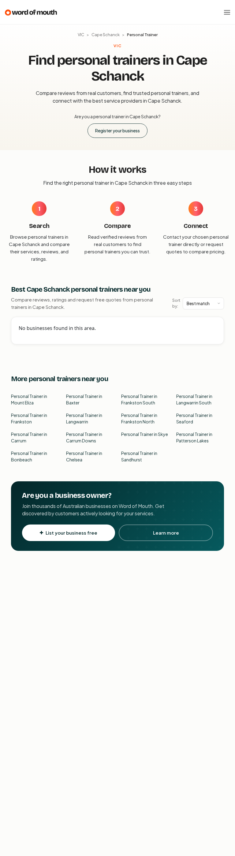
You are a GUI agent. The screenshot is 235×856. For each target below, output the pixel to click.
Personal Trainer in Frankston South (139, 399)
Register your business (117, 130)
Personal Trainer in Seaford (194, 418)
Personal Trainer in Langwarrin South (194, 399)
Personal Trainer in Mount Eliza (29, 399)
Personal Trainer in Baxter (84, 399)
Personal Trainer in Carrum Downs (84, 437)
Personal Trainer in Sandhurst (139, 456)
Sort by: (176, 303)
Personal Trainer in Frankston (29, 418)
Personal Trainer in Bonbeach (29, 456)
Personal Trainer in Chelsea (84, 456)
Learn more (166, 533)
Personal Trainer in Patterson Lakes (194, 437)
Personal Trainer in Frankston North (139, 418)
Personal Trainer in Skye (144, 434)
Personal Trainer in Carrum (29, 437)
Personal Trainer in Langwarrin (84, 418)
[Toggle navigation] (227, 12)
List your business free (71, 533)
